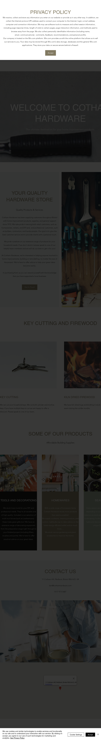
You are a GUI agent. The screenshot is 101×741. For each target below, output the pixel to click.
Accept (90, 734)
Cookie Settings (76, 734)
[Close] (98, 734)
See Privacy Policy (17, 738)
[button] (50, 53)
